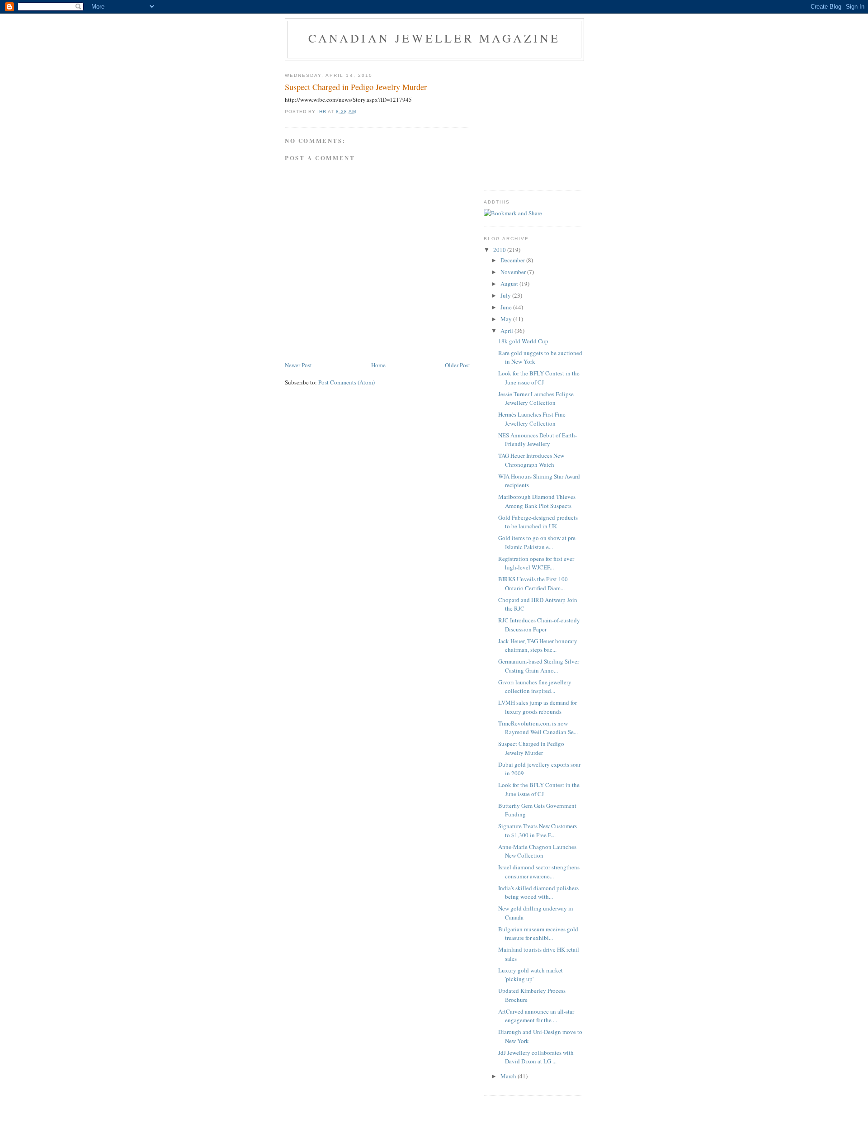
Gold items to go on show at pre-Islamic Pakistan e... (537, 542)
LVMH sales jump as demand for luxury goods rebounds (537, 707)
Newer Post (298, 365)
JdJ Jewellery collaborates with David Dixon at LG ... (536, 1057)
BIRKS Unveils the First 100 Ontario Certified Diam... (533, 583)
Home (378, 365)
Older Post (457, 365)
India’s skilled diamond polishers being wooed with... (538, 892)
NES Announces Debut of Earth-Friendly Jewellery (537, 439)
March (509, 1076)
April (507, 331)
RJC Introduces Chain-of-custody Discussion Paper (539, 624)
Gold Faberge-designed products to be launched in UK (538, 522)
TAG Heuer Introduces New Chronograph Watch (531, 460)
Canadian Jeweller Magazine (434, 38)
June (506, 307)
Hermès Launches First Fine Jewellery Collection (532, 418)
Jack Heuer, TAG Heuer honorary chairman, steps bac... (537, 645)
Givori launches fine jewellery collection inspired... (534, 686)
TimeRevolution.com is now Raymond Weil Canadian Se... (538, 727)
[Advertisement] (540, 122)
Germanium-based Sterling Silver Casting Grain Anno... (538, 665)
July (506, 295)
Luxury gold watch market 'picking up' (530, 974)
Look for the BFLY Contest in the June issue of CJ (539, 377)
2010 (500, 250)
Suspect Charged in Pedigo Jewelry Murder (531, 748)
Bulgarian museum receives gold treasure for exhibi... (538, 933)
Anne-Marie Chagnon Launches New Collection (537, 851)
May (506, 319)
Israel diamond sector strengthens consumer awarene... (539, 871)
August (509, 284)
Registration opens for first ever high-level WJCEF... (536, 563)
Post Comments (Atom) (346, 382)
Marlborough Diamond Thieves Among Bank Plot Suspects (537, 501)
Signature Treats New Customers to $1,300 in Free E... (537, 830)
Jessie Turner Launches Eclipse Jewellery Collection (536, 398)
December (513, 260)
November (513, 272)
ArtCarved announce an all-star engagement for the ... (536, 1015)
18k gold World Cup (523, 341)
